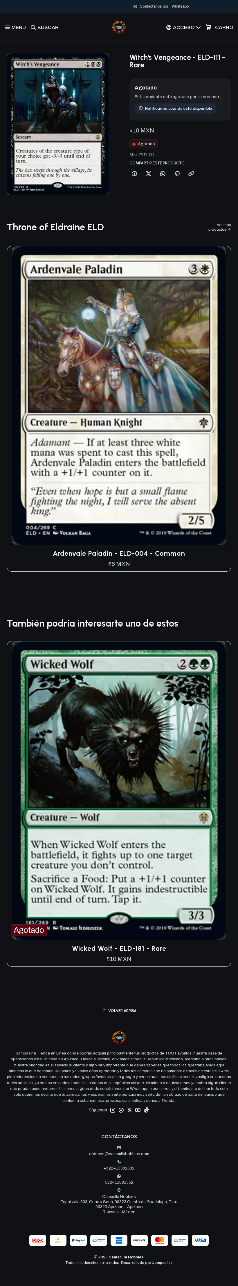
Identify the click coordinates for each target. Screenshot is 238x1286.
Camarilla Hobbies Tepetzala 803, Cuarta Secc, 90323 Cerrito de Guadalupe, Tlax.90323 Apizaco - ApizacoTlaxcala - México (119, 1204)
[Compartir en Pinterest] (177, 174)
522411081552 (119, 1182)
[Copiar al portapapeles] (191, 174)
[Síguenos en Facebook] (121, 1110)
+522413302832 (119, 1168)
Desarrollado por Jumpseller (146, 1263)
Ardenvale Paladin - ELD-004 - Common (119, 553)
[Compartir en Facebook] (134, 174)
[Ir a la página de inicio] (119, 27)
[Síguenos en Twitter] (129, 1110)
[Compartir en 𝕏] (149, 174)
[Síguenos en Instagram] (113, 1110)
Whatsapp (138, 6)
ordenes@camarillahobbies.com (119, 1154)
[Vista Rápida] (220, 395)
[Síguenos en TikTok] (146, 1110)
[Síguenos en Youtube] (138, 1110)
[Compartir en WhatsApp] (163, 174)
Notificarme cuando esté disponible (178, 108)
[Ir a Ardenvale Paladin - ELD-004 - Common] (119, 395)
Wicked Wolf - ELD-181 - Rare (119, 948)
